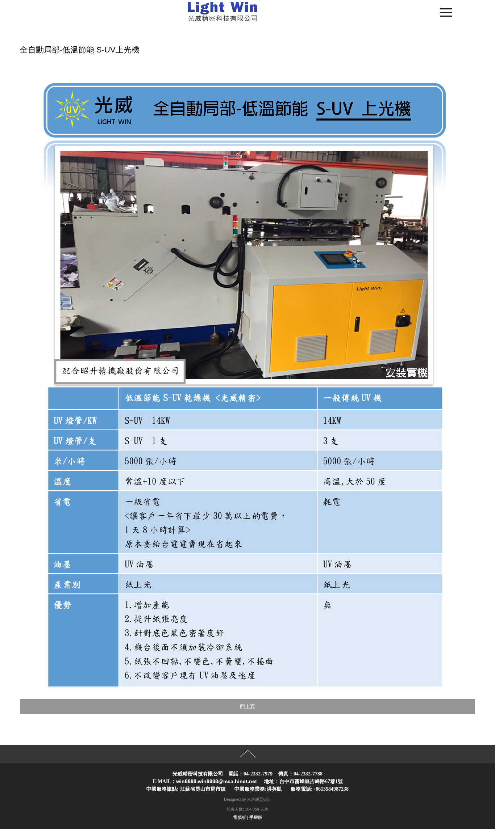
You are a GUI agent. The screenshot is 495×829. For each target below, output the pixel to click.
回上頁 (247, 706)
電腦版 (239, 817)
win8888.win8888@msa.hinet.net (216, 781)
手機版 (255, 817)
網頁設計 (263, 799)
